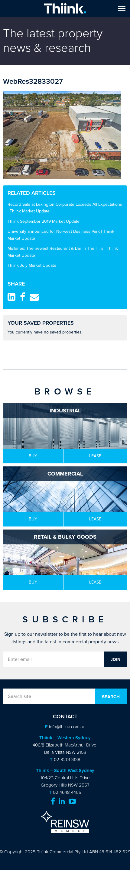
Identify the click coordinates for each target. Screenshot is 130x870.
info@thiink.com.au (67, 727)
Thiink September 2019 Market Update (44, 221)
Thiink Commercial (65, 8)
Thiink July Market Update (32, 265)
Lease (95, 456)
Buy (33, 456)
